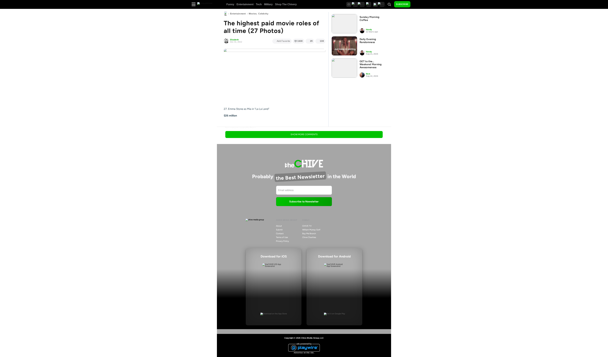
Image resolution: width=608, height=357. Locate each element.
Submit (279, 230)
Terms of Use (282, 237)
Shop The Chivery (286, 4)
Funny (230, 4)
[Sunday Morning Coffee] (344, 23)
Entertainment (245, 4)
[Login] (415, 4)
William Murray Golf (311, 230)
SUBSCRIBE (402, 4)
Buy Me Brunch (309, 233)
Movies (253, 13)
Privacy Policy (282, 241)
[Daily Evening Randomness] (344, 45)
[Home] (225, 14)
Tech (259, 4)
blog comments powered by (240, 128)
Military (268, 4)
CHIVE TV (307, 226)
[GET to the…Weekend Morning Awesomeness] (344, 68)
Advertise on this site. (304, 353)
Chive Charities (309, 237)
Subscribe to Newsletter (304, 201)
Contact (280, 233)
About (279, 226)
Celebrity (263, 13)
